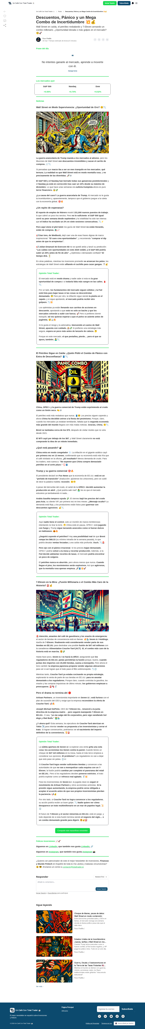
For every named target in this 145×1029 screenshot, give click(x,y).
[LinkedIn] (105, 1016)
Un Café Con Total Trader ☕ (45, 11)
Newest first (99, 877)
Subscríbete (124, 3)
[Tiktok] (117, 1016)
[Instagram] (123, 1016)
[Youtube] (111, 1016)
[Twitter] (99, 1016)
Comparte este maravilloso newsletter (72, 831)
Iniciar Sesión (110, 3)
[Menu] (132, 3)
